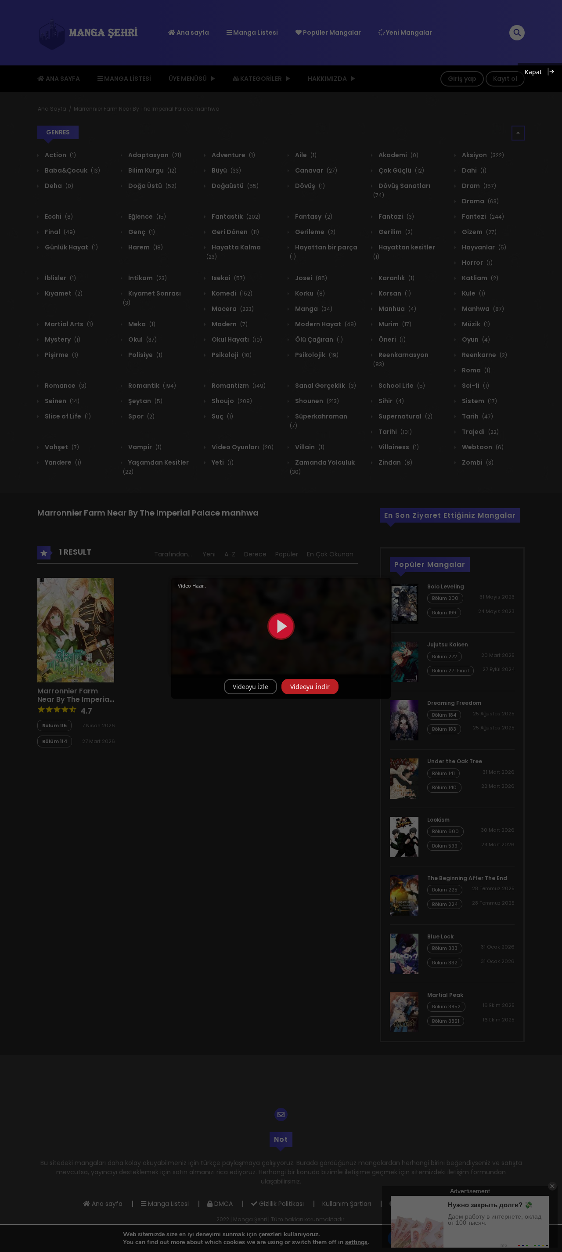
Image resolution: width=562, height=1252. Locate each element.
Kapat (533, 72)
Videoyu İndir (310, 686)
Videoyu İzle (250, 686)
